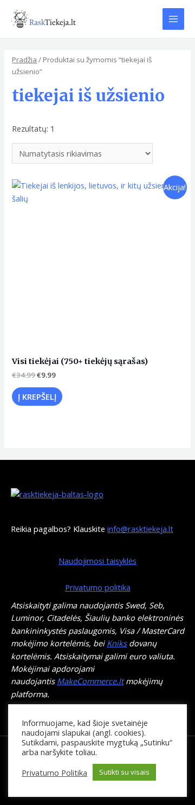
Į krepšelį (37, 396)
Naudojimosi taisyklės (97, 560)
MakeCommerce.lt (90, 681)
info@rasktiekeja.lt (140, 528)
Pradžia (24, 59)
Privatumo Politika (54, 772)
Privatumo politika (98, 587)
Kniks (117, 643)
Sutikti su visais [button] (124, 772)
